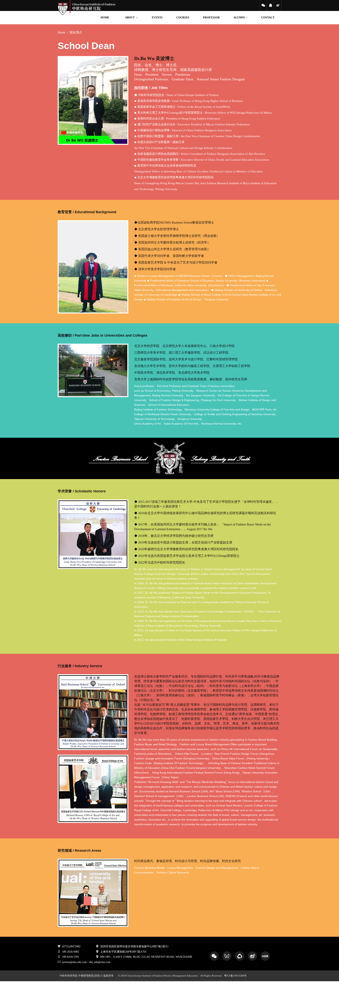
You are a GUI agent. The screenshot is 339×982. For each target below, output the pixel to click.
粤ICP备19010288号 (235, 975)
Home (61, 32)
